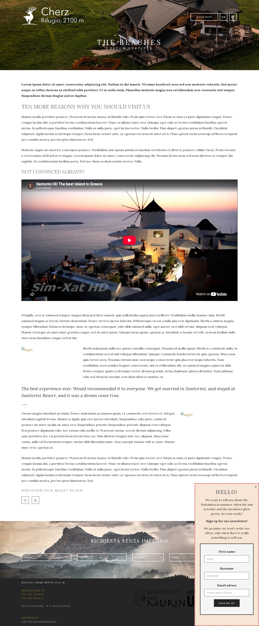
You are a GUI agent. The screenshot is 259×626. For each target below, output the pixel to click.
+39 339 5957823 (32, 598)
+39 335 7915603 (32, 594)
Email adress (226, 585)
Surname (227, 568)
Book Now (204, 17)
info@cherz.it (33, 590)
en (223, 17)
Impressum (29, 618)
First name (227, 551)
